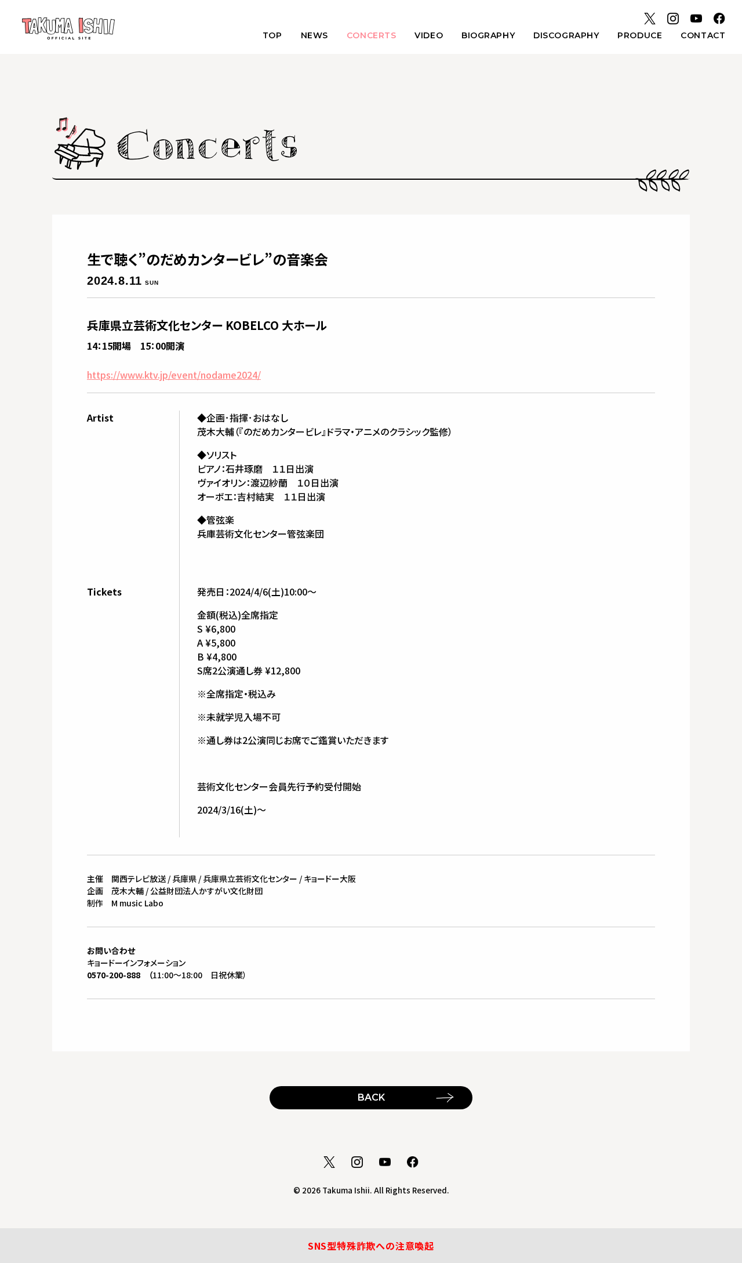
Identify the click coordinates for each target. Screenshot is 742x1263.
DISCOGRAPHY (566, 35)
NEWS (314, 35)
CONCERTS (371, 35)
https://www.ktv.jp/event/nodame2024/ (174, 375)
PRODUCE (639, 35)
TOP (272, 35)
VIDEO (428, 35)
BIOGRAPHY (488, 35)
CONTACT (703, 35)
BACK (371, 1097)
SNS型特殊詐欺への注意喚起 (371, 1246)
